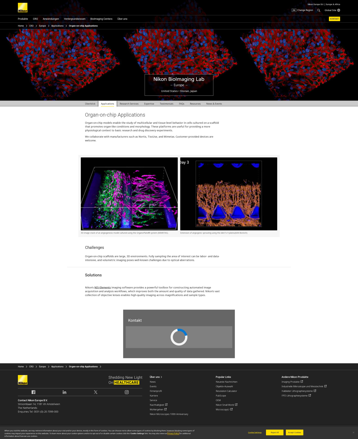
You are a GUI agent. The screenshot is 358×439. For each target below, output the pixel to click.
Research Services (129, 103)
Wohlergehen (156, 409)
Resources (195, 103)
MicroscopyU (222, 409)
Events (153, 386)
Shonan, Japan (188, 91)
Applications (57, 25)
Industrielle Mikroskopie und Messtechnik (302, 386)
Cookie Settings (255, 432)
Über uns (122, 18)
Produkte (23, 18)
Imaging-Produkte (291, 381)
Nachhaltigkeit (157, 404)
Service (153, 400)
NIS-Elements (102, 287)
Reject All (275, 432)
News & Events (214, 103)
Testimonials (166, 103)
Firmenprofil (156, 391)
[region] (179, 433)
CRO (35, 18)
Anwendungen (51, 18)
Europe (42, 25)
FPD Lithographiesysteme (295, 395)
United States (169, 91)
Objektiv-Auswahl (224, 386)
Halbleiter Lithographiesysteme (297, 391)
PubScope (221, 395)
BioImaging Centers (101, 18)
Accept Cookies (294, 432)
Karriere (154, 395)
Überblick (90, 103)
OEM (218, 400)
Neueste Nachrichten (226, 381)
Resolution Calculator (226, 391)
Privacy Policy (173, 433)
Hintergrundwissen (74, 18)
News (153, 381)
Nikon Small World (225, 404)
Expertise (149, 103)
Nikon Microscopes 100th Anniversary (169, 414)
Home (21, 25)
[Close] (353, 432)
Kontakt (334, 19)
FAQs (181, 103)
